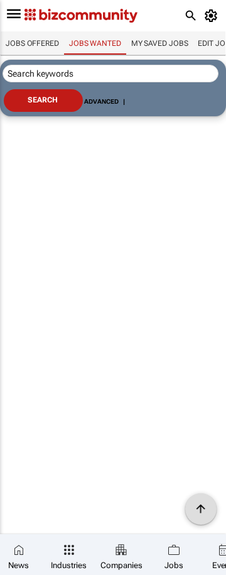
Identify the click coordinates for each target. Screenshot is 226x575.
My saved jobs (159, 43)
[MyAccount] (213, 15)
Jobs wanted (95, 43)
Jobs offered (32, 43)
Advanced (101, 101)
